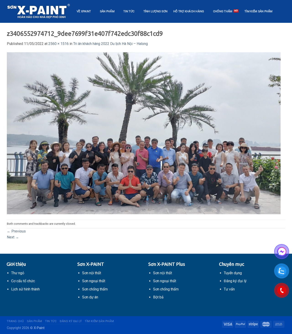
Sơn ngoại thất (93, 281)
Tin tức (128, 11)
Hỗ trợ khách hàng (188, 11)
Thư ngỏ (17, 273)
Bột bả (158, 297)
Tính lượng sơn (155, 11)
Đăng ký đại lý (71, 321)
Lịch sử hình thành (25, 289)
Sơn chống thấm (95, 289)
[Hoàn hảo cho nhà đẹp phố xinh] (38, 11)
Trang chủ (15, 321)
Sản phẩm (107, 11)
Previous (16, 231)
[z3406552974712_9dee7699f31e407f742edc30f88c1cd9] (144, 133)
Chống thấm (222, 11)
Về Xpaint (84, 11)
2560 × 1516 (58, 44)
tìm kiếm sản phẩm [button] (258, 11)
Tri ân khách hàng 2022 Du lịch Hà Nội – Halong (110, 44)
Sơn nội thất (91, 273)
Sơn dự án (90, 297)
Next (13, 237)
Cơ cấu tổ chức (23, 281)
